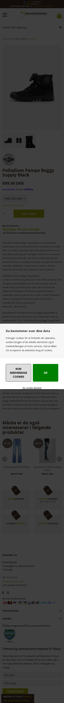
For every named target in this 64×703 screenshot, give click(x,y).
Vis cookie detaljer (32, 387)
